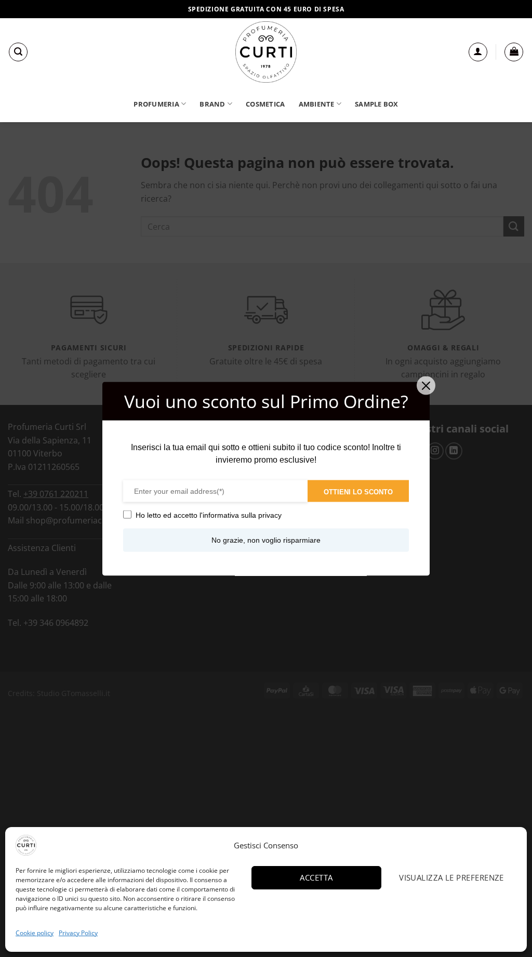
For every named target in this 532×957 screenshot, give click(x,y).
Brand (212, 104)
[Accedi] (478, 52)
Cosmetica (265, 104)
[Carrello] (513, 52)
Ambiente (317, 104)
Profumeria (156, 104)
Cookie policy (35, 932)
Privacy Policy (78, 932)
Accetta (316, 877)
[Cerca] (18, 52)
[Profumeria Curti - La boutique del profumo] (266, 52)
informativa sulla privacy (242, 514)
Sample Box (376, 104)
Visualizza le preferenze (451, 877)
